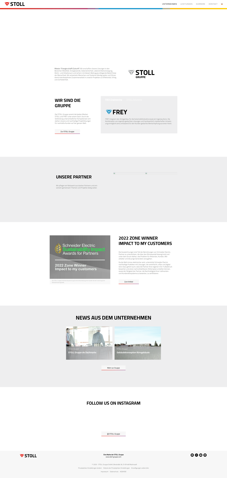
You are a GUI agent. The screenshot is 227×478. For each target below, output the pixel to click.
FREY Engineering (113, 99)
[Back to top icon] (218, 474)
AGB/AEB (123, 471)
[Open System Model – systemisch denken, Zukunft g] (113, 418)
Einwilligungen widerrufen (140, 468)
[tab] (111, 99)
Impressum (104, 471)
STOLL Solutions (134, 99)
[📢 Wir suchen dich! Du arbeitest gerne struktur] (86, 418)
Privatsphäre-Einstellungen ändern (90, 468)
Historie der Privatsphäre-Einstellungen (116, 468)
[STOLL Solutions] (14, 4)
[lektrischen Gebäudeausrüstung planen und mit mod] (141, 418)
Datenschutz (114, 471)
